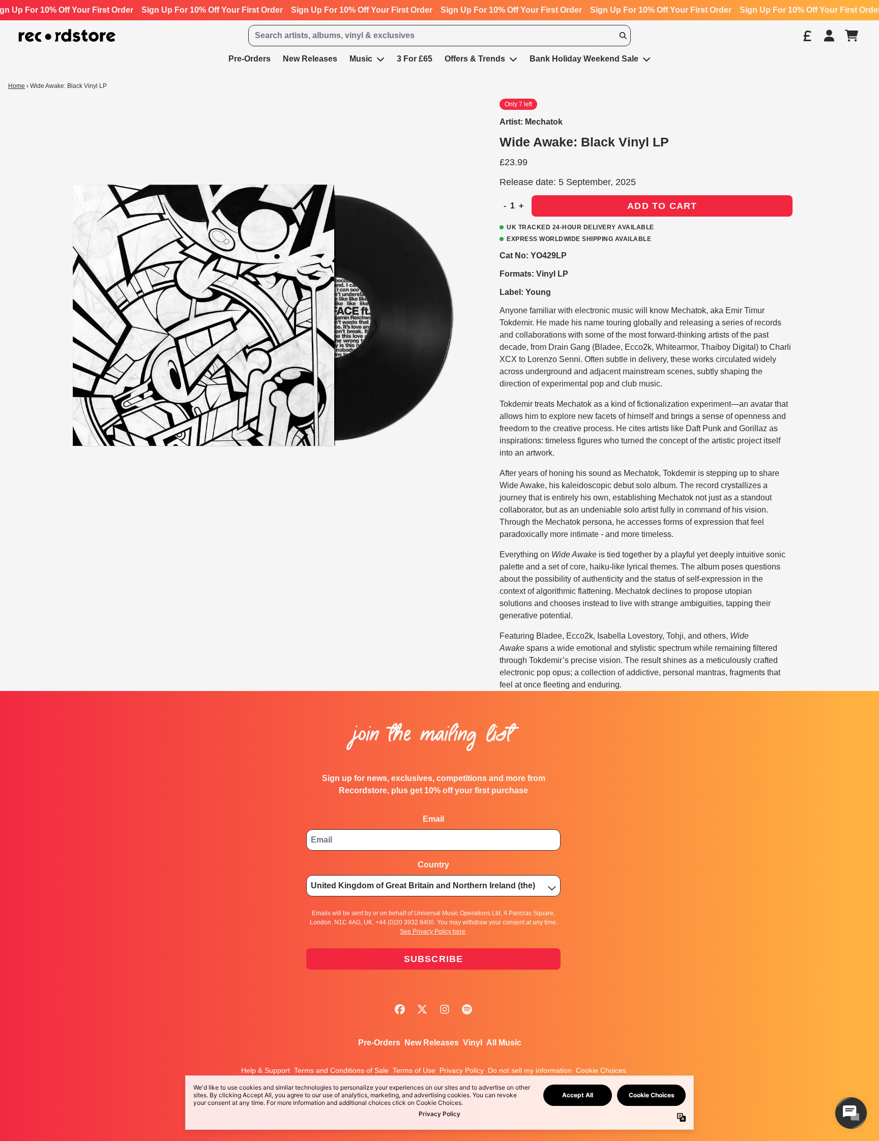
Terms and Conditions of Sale (341, 1070)
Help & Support (265, 1070)
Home (16, 85)
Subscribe (433, 959)
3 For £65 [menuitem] (414, 58)
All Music (503, 1042)
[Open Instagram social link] (444, 1009)
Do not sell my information (530, 1070)
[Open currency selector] (807, 35)
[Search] (622, 35)
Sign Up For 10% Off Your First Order (212, 10)
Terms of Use (414, 1070)
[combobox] (439, 35)
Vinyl (472, 1042)
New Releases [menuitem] (310, 58)
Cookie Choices (601, 1070)
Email (433, 819)
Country (433, 864)
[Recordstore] (67, 36)
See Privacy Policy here (432, 931)
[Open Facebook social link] (400, 1009)
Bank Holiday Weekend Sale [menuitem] (584, 58)
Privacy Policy (462, 1070)
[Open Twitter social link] (422, 1009)
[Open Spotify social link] (467, 1009)
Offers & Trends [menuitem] (475, 58)
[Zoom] (260, 318)
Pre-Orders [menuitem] (249, 58)
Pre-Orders (379, 1042)
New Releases (431, 1042)
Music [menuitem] (360, 58)
